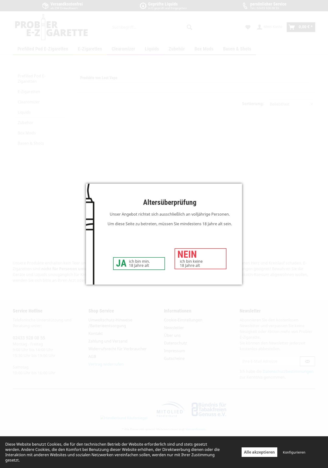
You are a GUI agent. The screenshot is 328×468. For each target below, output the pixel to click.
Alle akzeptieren (259, 452)
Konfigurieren (294, 452)
